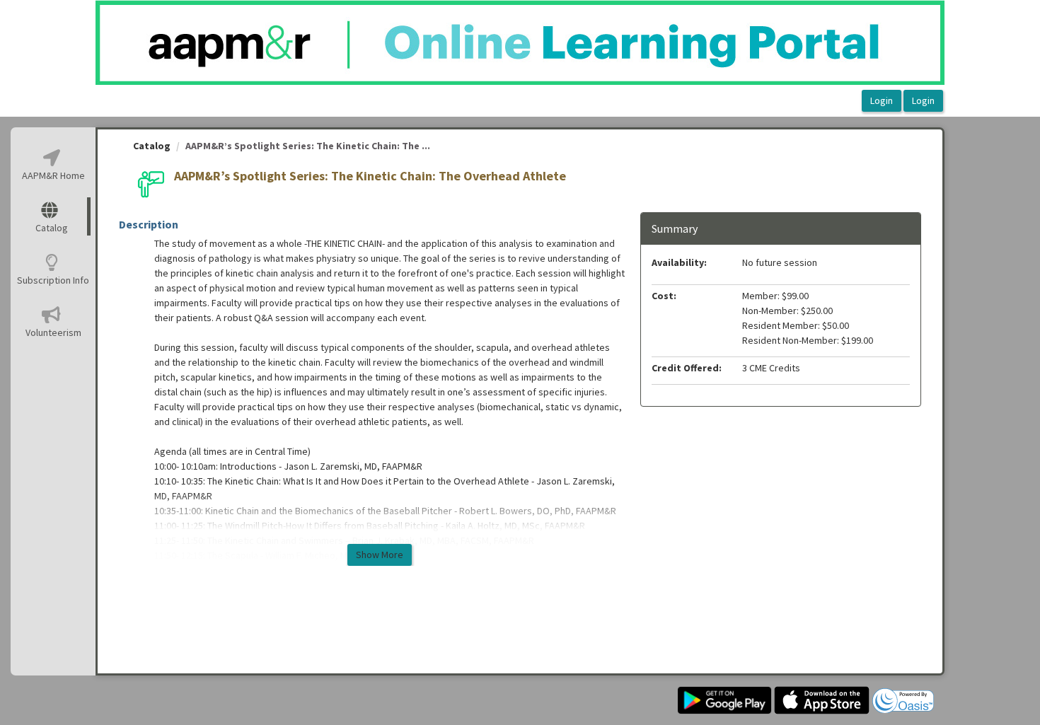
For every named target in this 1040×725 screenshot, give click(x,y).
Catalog (152, 145)
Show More (379, 554)
